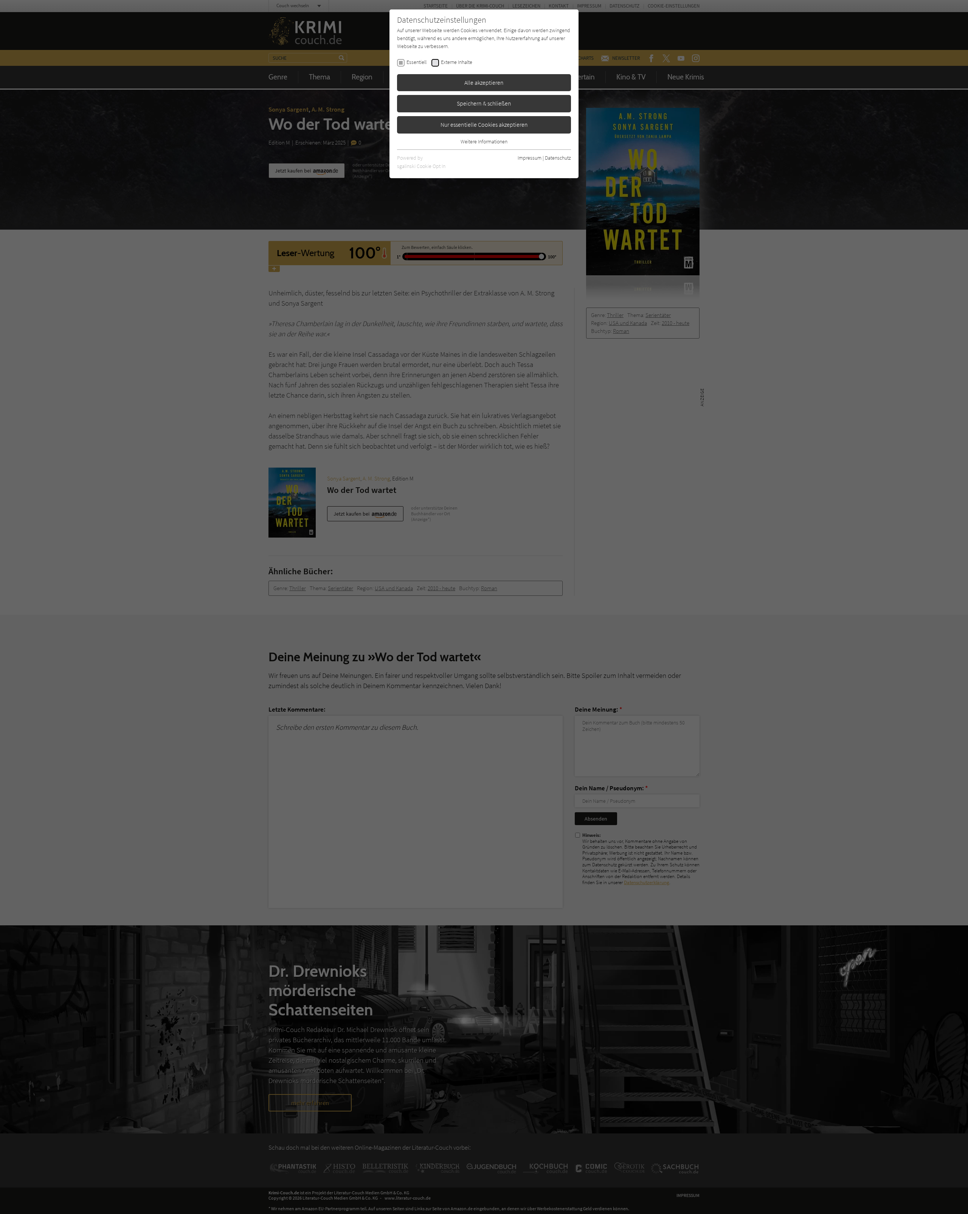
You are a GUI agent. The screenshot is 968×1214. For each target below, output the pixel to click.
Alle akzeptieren (484, 82)
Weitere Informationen (484, 141)
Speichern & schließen (484, 103)
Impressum (529, 157)
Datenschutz (558, 157)
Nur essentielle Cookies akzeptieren (484, 124)
